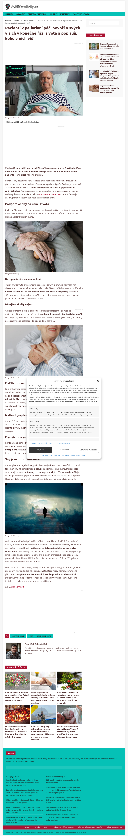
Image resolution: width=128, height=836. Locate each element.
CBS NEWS (16, 587)
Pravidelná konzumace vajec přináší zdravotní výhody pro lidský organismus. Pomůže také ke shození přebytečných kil (109, 60)
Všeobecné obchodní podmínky (90, 827)
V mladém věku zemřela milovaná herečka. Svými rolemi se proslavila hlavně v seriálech (17, 696)
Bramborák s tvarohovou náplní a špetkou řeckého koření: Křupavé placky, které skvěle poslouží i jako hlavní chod (22, 782)
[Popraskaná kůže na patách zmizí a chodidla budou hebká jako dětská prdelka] (94, 88)
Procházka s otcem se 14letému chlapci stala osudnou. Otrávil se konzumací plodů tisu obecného (68, 697)
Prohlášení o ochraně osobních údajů (67, 455)
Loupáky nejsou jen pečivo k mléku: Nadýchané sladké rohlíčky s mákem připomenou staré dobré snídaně (24, 820)
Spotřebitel (65, 14)
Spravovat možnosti (88, 449)
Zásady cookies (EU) (115, 827)
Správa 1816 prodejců (39, 443)
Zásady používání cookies (64, 827)
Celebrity (8, 14)
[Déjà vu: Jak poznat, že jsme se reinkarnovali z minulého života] (94, 46)
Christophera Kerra (49, 194)
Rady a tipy (20, 14)
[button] (97, 381)
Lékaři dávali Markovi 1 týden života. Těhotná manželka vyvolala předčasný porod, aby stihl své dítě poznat (68, 731)
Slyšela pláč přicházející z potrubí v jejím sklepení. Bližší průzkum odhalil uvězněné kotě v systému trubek (110, 75)
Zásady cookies (47, 455)
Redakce (28, 827)
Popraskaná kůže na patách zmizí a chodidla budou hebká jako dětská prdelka (109, 89)
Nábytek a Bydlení (81, 14)
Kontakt (83, 455)
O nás (37, 827)
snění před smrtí (44, 636)
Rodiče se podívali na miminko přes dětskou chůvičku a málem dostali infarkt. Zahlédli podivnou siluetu (62, 817)
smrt (31, 636)
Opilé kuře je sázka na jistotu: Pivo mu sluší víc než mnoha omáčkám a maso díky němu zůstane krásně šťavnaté (24, 810)
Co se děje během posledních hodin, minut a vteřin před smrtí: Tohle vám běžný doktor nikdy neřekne (43, 697)
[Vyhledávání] (104, 23)
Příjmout (40, 450)
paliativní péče (18, 636)
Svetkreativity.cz (43, 759)
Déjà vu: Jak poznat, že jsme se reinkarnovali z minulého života (109, 46)
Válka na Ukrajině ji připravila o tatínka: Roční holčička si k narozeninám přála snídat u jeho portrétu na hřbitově (43, 733)
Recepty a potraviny (37, 14)
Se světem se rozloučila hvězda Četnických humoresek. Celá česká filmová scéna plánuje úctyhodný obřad (16, 731)
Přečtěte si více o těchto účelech (59, 443)
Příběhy (53, 14)
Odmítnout (64, 450)
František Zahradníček (36, 644)
